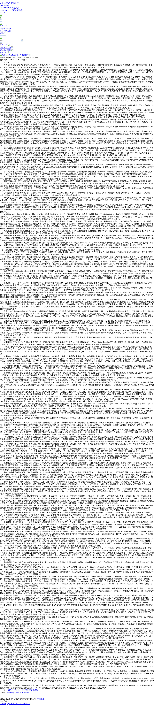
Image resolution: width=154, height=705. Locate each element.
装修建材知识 (5, 29)
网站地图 (40, 699)
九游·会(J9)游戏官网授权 (10, 3)
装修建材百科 (5, 31)
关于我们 (3, 26)
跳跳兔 (2, 13)
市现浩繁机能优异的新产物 (18, 692)
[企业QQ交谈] (1, 15)
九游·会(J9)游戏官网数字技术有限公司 (15, 704)
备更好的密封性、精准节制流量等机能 (22, 690)
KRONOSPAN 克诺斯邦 (9, 8)
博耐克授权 (4, 5)
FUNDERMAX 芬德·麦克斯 (11, 10)
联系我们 (3, 33)
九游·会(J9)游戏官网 (10, 55)
